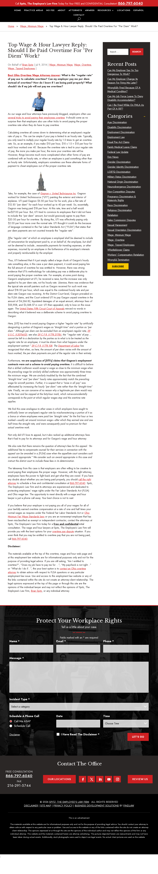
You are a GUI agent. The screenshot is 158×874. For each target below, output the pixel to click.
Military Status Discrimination (121, 177)
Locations (123, 10)
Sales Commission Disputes (121, 220)
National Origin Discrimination (122, 182)
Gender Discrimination (119, 162)
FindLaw (128, 805)
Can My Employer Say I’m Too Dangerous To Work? (122, 72)
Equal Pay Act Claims (118, 142)
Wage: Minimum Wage (61, 65)
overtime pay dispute (63, 531)
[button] (155, 851)
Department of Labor (68, 346)
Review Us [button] (140, 779)
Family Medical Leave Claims (122, 147)
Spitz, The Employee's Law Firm (69, 802)
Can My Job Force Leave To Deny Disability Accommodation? (125, 98)
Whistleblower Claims (118, 250)
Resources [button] (104, 10)
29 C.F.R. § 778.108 (42, 346)
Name (14, 641)
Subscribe (118, 266)
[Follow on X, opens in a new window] (91, 779)
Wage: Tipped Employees (21, 68)
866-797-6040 (130, 3)
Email (61, 641)
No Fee (50, 10)
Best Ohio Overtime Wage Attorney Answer (34, 75)
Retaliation (112, 215)
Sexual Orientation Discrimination (124, 230)
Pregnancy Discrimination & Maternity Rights (121, 198)
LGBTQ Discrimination (118, 172)
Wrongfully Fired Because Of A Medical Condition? (123, 89)
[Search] (79, 18)
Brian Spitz (27, 65)
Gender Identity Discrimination (123, 167)
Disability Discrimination (119, 127)
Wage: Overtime (82, 65)
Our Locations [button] (59, 779)
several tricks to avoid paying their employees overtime (36, 117)
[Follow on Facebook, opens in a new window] (82, 779)
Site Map (45, 805)
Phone (108, 641)
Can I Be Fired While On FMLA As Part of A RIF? (125, 106)
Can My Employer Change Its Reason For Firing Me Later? (122, 80)
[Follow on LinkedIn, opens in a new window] (100, 779)
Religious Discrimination (119, 210)
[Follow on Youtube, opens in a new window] (108, 779)
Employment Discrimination (121, 132)
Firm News (112, 157)
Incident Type (19, 699)
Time (106, 716)
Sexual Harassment (117, 225)
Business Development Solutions (97, 805)
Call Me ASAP (22, 721)
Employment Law (116, 137)
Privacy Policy (63, 805)
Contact (79, 15)
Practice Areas (33, 10)
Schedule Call (22, 725)
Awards (90, 10)
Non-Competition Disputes (121, 191)
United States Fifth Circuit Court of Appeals (42, 308)
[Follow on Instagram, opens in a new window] (117, 779)
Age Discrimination (117, 122)
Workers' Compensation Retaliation (125, 255)
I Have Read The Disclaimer (80, 734)
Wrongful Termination (118, 260)
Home (17, 10)
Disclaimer (14, 734)
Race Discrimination (117, 205)
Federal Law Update (117, 152)
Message (16, 658)
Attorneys (75, 10)
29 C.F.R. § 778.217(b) (49, 334)
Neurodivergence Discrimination (124, 186)
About (62, 10)
